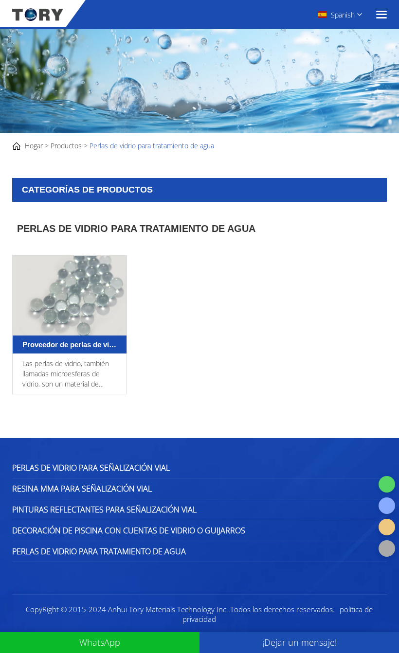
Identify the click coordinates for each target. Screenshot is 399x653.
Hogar (34, 145)
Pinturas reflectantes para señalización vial (104, 509)
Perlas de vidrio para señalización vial (91, 467)
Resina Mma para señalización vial (82, 488)
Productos (66, 145)
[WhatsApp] (387, 484)
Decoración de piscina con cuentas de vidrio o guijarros (128, 530)
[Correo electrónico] (387, 527)
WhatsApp (99, 642)
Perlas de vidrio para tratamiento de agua (152, 145)
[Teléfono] (387, 505)
